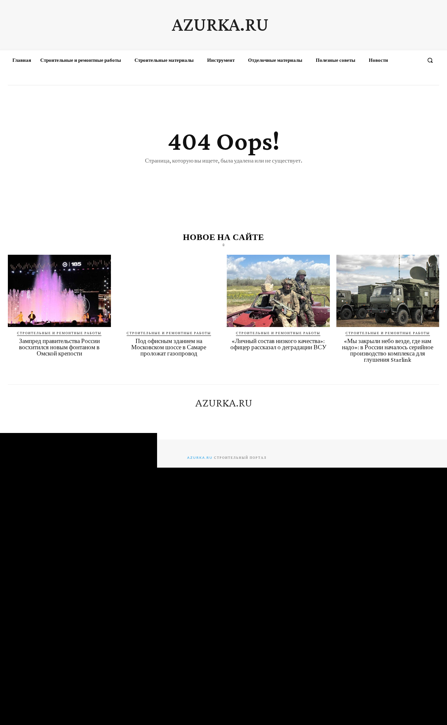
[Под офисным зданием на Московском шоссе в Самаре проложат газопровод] (169, 291)
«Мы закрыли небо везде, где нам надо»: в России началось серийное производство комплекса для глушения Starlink (387, 350)
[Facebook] (397, 79)
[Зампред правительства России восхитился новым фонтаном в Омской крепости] (59, 291)
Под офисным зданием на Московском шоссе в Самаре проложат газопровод (168, 347)
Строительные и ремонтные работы (59, 333)
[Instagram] (409, 79)
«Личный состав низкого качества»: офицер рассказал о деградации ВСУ (278, 344)
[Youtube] (433, 79)
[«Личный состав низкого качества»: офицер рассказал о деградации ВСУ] (278, 291)
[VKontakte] (421, 79)
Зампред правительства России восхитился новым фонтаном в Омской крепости (59, 347)
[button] (430, 60)
